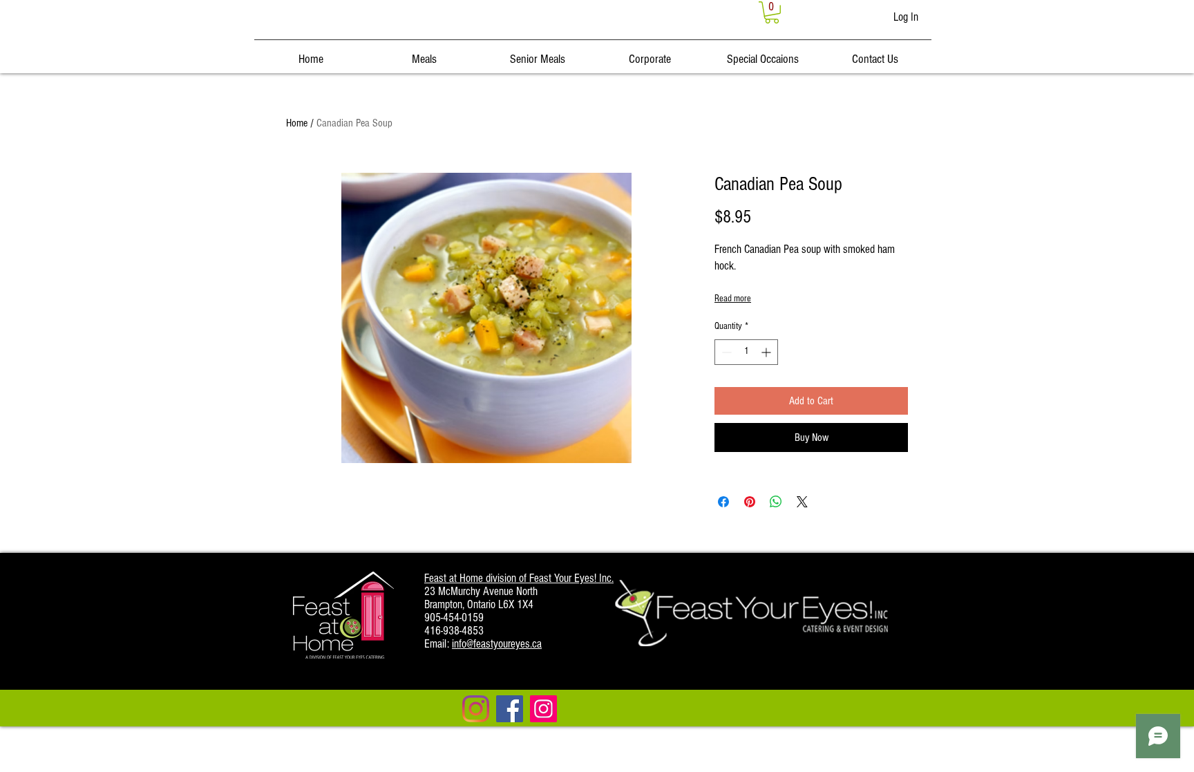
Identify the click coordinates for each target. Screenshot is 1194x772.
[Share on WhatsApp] (776, 501)
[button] (772, 12)
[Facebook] (509, 708)
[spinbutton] (746, 352)
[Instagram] (475, 708)
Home (296, 123)
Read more (732, 298)
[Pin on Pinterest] (749, 501)
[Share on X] (802, 501)
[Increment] (767, 352)
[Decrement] (725, 352)
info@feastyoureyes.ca (497, 643)
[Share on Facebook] (723, 501)
